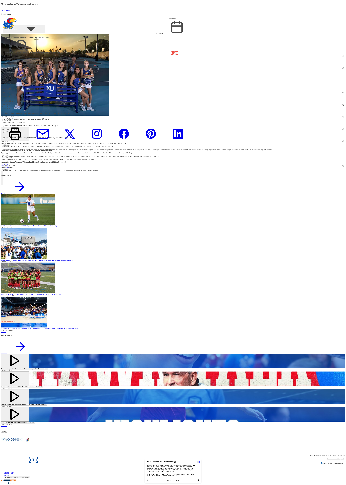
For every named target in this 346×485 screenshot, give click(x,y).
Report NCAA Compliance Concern (333, 463)
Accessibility (8, 475)
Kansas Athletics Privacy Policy (336, 459)
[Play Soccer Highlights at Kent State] (15, 414)
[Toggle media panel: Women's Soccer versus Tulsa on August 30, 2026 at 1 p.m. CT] (343, 129)
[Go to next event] (2, 178)
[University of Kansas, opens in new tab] (11, 460)
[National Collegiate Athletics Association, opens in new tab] (63, 460)
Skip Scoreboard (5, 10)
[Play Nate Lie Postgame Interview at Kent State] (15, 396)
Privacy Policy (8, 473)
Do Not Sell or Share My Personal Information (17, 477)
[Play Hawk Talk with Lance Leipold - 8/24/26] (15, 379)
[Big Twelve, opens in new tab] (33, 460)
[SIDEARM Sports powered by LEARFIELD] (8, 483)
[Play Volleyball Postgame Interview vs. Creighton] (15, 361)
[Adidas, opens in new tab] (49, 460)
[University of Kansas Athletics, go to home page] (10, 21)
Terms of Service (9, 472)
